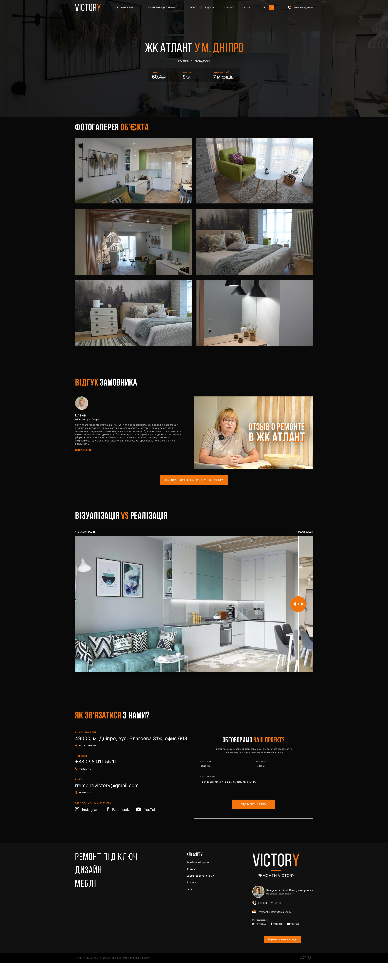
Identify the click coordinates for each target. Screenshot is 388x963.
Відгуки (191, 882)
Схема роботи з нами (200, 875)
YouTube (151, 809)
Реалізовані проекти (199, 862)
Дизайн (88, 871)
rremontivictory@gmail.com (107, 785)
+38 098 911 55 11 (96, 762)
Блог (189, 889)
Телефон (260, 762)
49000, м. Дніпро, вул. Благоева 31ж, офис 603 (131, 738)
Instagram (90, 809)
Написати (85, 792)
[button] (300, 7)
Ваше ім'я (205, 762)
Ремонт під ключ (106, 857)
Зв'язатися (85, 768)
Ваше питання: (207, 777)
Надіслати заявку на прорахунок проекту (194, 479)
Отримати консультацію (282, 939)
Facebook (120, 809)
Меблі (86, 884)
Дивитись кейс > (84, 449)
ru (265, 7)
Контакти (192, 869)
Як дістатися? (87, 745)
